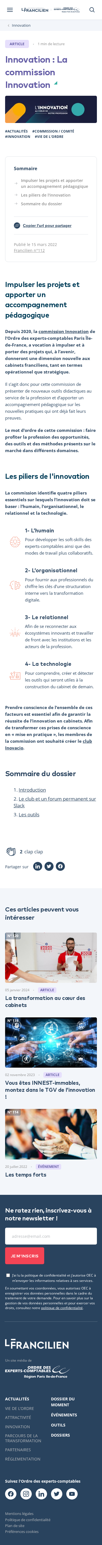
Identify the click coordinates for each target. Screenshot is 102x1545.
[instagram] (26, 1494)
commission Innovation (64, 331)
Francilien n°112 (29, 250)
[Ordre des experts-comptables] (66, 10)
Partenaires (18, 1449)
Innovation (21, 25)
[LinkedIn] (37, 866)
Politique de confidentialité (27, 1519)
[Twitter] (49, 866)
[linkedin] (41, 1494)
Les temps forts (25, 1174)
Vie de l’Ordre (19, 1408)
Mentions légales (19, 1513)
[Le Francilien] (34, 10)
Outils (58, 1425)
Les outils (29, 814)
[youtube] (72, 1494)
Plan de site (14, 1525)
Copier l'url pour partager (43, 226)
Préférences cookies (22, 1531)
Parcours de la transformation (23, 1438)
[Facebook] (60, 866)
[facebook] (10, 1494)
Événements (64, 1415)
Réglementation (23, 1459)
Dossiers (60, 1435)
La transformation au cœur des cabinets (45, 1001)
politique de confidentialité (62, 1307)
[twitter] (56, 1494)
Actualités (17, 1399)
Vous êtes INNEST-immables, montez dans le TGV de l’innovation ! (50, 1089)
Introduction (32, 790)
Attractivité (18, 1417)
